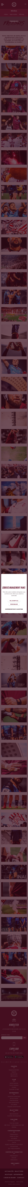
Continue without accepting (14, 609)
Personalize (14, 604)
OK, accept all (14, 600)
